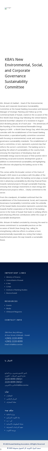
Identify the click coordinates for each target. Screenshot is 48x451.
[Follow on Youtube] (20, 324)
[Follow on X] (15, 324)
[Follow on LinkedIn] (25, 324)
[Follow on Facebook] (10, 324)
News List (8, 247)
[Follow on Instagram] (6, 324)
